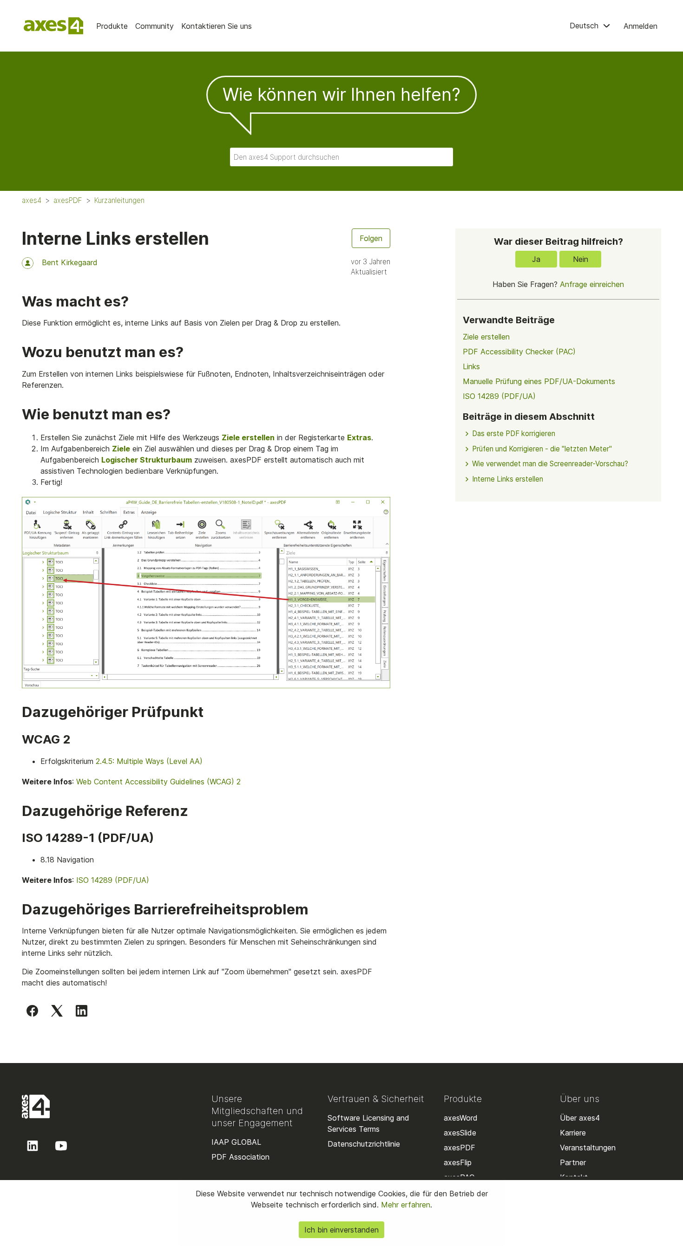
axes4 (31, 200)
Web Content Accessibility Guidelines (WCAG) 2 (158, 781)
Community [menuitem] (154, 26)
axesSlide (460, 1132)
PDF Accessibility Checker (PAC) (519, 351)
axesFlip (458, 1162)
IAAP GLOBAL (236, 1142)
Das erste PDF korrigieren (513, 433)
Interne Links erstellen (507, 479)
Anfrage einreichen (592, 284)
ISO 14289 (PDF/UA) (112, 880)
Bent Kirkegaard (70, 262)
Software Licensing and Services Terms (368, 1123)
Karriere (573, 1132)
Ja (536, 259)
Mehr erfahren (404, 1204)
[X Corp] (56, 1010)
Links (471, 366)
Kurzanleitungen (119, 200)
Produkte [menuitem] (112, 26)
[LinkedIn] (81, 1010)
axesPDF (67, 200)
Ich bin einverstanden (341, 1229)
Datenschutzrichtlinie (364, 1143)
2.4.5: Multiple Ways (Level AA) (149, 761)
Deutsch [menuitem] (585, 25)
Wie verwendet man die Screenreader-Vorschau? (550, 463)
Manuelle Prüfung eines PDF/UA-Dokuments (539, 381)
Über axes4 (580, 1117)
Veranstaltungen (588, 1147)
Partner (573, 1162)
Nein (580, 259)
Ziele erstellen (248, 437)
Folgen (371, 238)
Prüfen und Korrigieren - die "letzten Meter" (542, 448)
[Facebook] (32, 1010)
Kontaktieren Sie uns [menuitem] (216, 26)
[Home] (53, 26)
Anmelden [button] (640, 26)
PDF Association (240, 1156)
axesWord (461, 1117)
